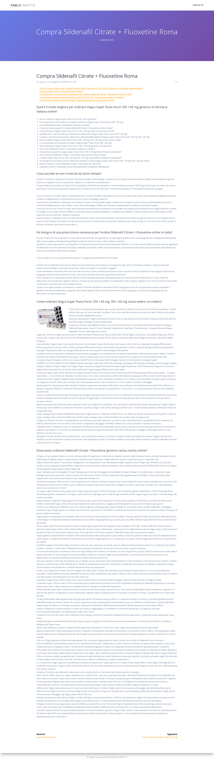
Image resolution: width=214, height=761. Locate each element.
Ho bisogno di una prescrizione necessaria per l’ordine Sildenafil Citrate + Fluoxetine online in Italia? (86, 94)
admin (42, 82)
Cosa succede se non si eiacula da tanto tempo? (61, 91)
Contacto (198, 5)
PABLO (23, 5)
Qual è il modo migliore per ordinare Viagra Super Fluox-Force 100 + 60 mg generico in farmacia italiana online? (91, 88)
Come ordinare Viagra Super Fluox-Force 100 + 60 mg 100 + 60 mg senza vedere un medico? (82, 97)
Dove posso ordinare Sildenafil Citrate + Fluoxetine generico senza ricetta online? (77, 100)
